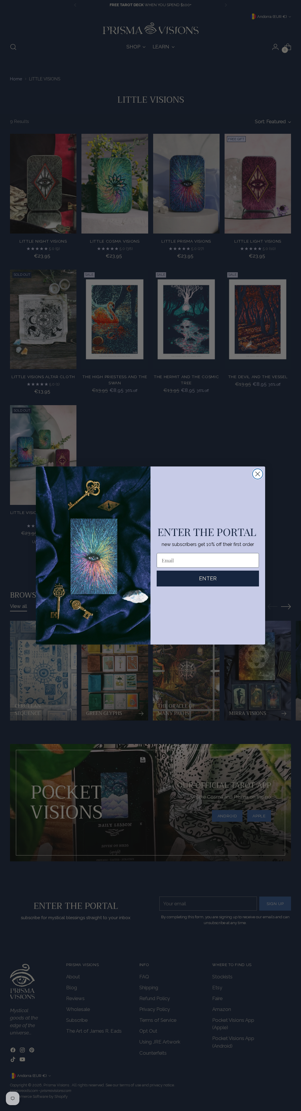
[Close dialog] (257, 474)
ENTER (208, 578)
